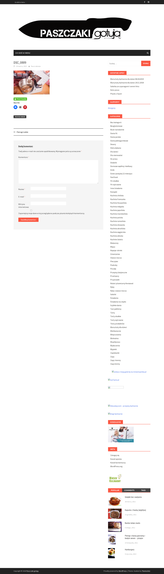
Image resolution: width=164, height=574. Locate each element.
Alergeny (111, 108)
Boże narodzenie (117, 129)
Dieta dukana (115, 148)
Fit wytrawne (115, 184)
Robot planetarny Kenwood (121, 283)
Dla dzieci (114, 151)
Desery (113, 144)
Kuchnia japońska (117, 210)
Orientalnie (115, 254)
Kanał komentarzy (118, 462)
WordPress (123, 571)
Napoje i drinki (116, 250)
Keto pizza (114, 90)
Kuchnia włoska (116, 236)
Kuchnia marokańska (119, 214)
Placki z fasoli (116, 93)
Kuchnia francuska (117, 199)
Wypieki (113, 349)
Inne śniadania (116, 188)
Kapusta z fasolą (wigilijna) (135, 510)
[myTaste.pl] (113, 379)
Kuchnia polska (116, 217)
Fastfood (114, 177)
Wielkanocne (115, 331)
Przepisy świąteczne (118, 272)
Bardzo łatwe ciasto (132, 523)
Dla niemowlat (116, 155)
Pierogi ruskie (22, 132)
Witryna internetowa (23, 205)
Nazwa (21, 189)
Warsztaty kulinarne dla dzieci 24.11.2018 (127, 82)
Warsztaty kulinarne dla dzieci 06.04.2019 (127, 79)
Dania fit (113, 133)
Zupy (112, 356)
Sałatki (113, 294)
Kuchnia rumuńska (117, 221)
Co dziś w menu (20, 2)
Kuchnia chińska (117, 195)
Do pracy (113, 159)
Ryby (112, 287)
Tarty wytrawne (116, 320)
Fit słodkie (114, 181)
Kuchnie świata (116, 239)
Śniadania (114, 298)
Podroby (113, 265)
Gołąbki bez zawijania (133, 497)
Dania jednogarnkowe (119, 140)
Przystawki (114, 279)
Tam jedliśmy (115, 309)
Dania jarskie (115, 137)
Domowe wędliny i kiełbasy (121, 166)
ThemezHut (146, 571)
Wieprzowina (115, 334)
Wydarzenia (115, 345)
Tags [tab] (143, 490)
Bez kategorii (115, 122)
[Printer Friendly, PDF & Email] (20, 99)
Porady (113, 268)
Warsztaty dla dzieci (118, 327)
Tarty (112, 312)
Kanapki (113, 192)
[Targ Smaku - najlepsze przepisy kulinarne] (116, 392)
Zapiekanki (114, 353)
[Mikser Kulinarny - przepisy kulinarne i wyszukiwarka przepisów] (115, 478)
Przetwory (114, 276)
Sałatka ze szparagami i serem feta (124, 86)
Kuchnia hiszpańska (118, 203)
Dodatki (113, 162)
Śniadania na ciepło (118, 301)
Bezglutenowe (116, 126)
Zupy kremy (115, 364)
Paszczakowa (36, 66)
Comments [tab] (129, 490)
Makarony (114, 243)
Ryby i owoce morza (118, 291)
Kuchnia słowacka (117, 225)
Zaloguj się (114, 455)
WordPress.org (116, 466)
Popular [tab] (115, 490)
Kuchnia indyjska (117, 206)
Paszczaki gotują (32, 571)
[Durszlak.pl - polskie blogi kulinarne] (115, 413)
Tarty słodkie (115, 316)
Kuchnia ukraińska (117, 228)
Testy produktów (117, 323)
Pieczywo (114, 261)
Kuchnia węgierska (118, 232)
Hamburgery (129, 549)
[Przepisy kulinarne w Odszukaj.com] (123, 405)
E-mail (21, 196)
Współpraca (115, 342)
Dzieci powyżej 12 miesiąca (121, 173)
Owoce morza (116, 258)
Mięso (112, 247)
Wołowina (114, 338)
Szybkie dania (115, 305)
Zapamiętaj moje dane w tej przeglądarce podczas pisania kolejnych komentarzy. (51, 213)
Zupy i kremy (115, 360)
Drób (112, 170)
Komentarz (23, 157)
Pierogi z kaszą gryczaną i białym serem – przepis (135, 537)
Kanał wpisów (116, 459)
